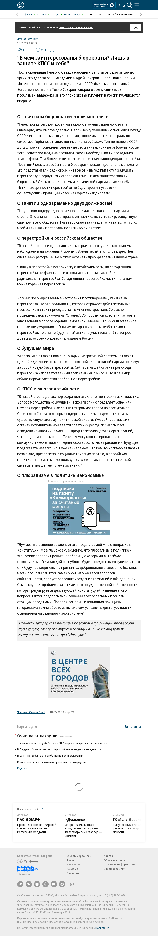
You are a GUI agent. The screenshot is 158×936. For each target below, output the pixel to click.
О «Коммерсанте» (79, 856)
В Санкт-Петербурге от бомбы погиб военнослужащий (50, 755)
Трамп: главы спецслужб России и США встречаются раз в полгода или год (62, 743)
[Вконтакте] (29, 884)
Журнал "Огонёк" (27, 39)
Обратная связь (114, 860)
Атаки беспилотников (120, 14)
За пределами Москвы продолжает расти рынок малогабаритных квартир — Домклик (83, 830)
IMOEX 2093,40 (72, 14)
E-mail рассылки (114, 869)
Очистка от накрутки (44, 735)
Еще (19, 768)
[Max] (62, 884)
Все (44, 809)
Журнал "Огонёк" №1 (31, 712)
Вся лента (133, 726)
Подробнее (102, 928)
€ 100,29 (42, 14)
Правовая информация (119, 864)
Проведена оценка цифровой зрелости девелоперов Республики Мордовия (36, 828)
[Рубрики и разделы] (137, 5)
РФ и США (95, 14)
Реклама (72, 869)
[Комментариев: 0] (30, 50)
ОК (136, 27)
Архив (70, 860)
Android (109, 856)
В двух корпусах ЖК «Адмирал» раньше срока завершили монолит (132, 828)
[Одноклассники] (45, 884)
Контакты (73, 864)
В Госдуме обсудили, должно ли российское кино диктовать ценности (59, 749)
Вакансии (73, 873)
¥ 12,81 (55, 14)
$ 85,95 (29, 14)
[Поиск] (129, 5)
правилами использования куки (76, 27)
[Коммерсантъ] (20, 5)
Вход (121, 5)
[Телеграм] (20, 884)
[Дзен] (37, 884)
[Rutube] (54, 884)
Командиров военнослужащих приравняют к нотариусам (51, 762)
